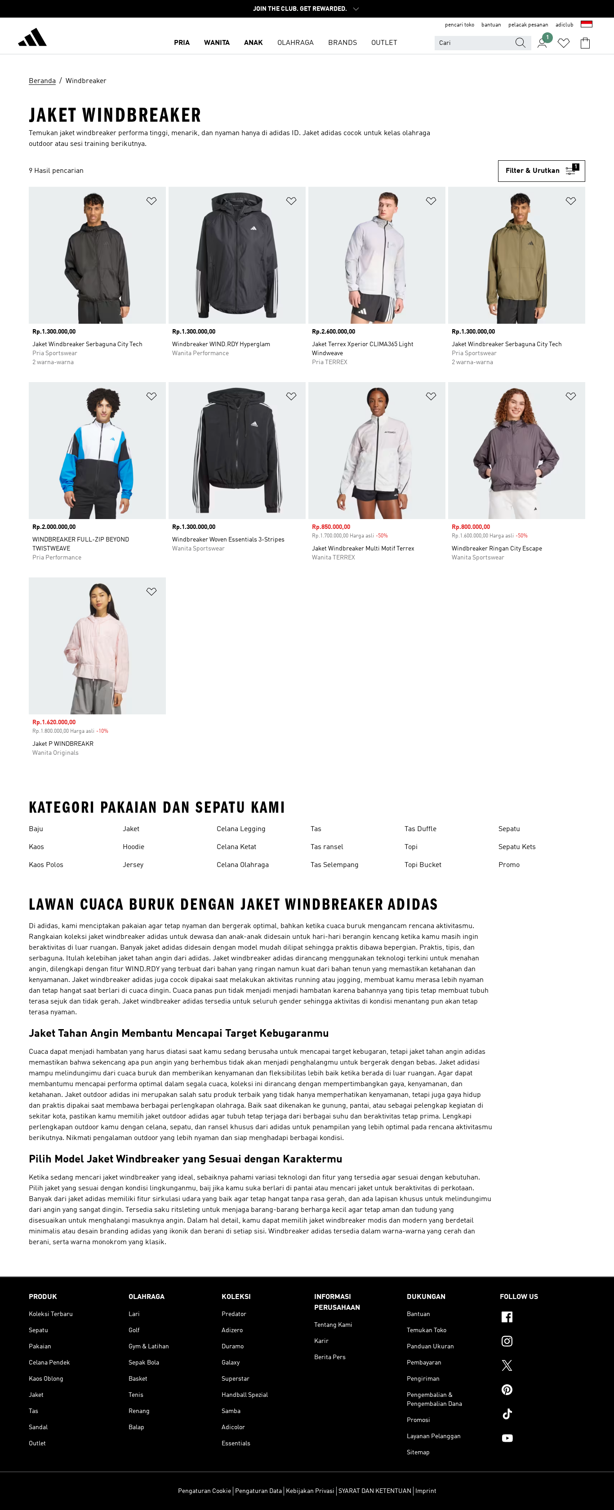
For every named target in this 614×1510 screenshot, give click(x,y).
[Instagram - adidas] (542, 1342)
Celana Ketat (236, 847)
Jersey (133, 865)
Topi (411, 847)
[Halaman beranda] (32, 38)
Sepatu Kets (517, 847)
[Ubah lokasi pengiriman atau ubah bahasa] (586, 25)
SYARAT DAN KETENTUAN (374, 1491)
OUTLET (384, 43)
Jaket (131, 829)
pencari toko (459, 25)
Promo (509, 865)
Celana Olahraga (243, 865)
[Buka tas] (585, 43)
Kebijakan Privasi (310, 1491)
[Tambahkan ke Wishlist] (151, 202)
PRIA (182, 43)
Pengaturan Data (258, 1491)
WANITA (217, 43)
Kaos (36, 847)
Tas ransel (327, 847)
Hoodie (133, 847)
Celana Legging (241, 829)
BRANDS (342, 43)
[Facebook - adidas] (542, 1318)
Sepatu (509, 829)
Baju (36, 829)
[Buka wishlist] (563, 43)
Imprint (425, 1491)
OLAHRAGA (295, 43)
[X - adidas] (542, 1367)
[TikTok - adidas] (542, 1415)
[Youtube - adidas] (542, 1439)
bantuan (491, 25)
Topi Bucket (423, 865)
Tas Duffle (420, 829)
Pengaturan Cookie (204, 1491)
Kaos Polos (46, 865)
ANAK (253, 43)
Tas (316, 829)
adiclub (565, 25)
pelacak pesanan (528, 25)
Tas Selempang (335, 865)
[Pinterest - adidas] (542, 1391)
